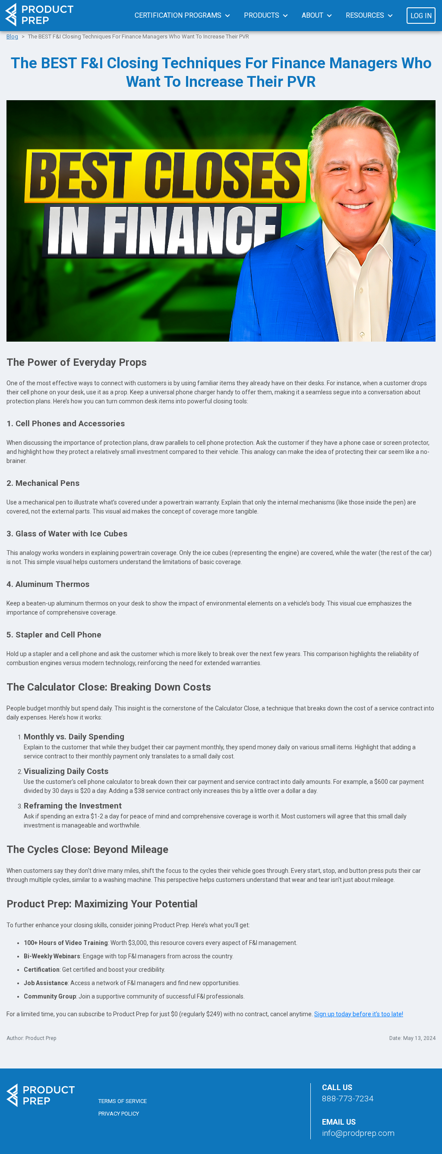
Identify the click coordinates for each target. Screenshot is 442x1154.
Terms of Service (122, 1101)
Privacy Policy (118, 1113)
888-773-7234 (348, 1098)
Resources (365, 15)
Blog (12, 36)
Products (261, 15)
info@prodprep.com (358, 1133)
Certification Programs (178, 15)
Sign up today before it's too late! (358, 1014)
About (312, 15)
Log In (421, 16)
